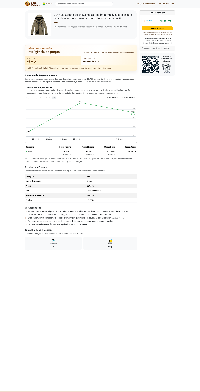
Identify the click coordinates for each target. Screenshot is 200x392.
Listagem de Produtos (145, 4)
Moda (56, 22)
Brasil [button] (48, 4)
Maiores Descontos (166, 4)
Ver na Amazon (157, 28)
